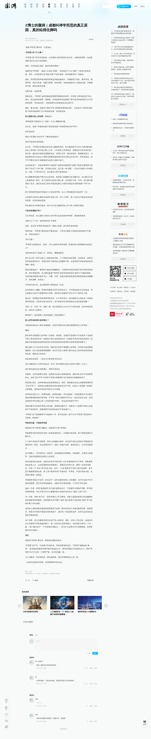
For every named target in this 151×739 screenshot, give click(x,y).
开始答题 (123, 224)
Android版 (130, 268)
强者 (36, 714)
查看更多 (123, 136)
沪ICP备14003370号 (116, 298)
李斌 (36, 699)
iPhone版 (130, 273)
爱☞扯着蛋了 (39, 661)
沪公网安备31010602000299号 (119, 301)
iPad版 (129, 279)
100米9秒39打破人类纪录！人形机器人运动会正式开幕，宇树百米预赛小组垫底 (122, 96)
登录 (135, 6)
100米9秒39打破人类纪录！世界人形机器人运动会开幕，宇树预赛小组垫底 (122, 40)
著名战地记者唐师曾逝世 (122, 74)
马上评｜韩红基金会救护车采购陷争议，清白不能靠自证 (123, 152)
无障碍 (142, 6)
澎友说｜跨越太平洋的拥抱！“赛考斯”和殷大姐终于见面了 (124, 158)
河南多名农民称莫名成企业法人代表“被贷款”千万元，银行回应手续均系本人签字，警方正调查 (123, 80)
